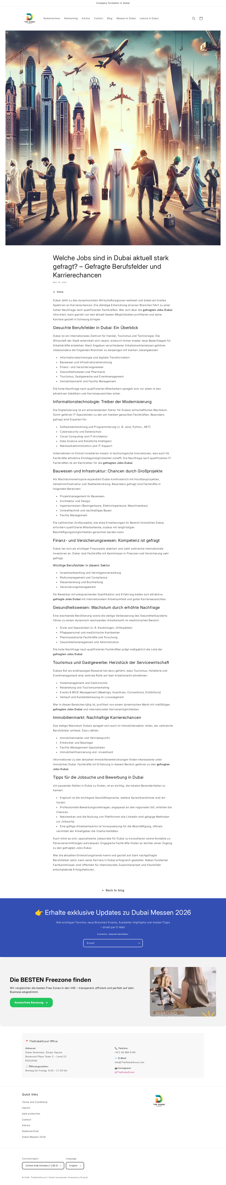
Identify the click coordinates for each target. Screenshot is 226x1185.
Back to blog (115, 890)
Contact (26, 1119)
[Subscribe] (138, 943)
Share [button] (60, 291)
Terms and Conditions (34, 1102)
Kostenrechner (30, 1131)
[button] (193, 18)
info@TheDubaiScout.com (129, 1062)
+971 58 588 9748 (125, 1052)
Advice (26, 1125)
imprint (26, 1107)
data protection (31, 1113)
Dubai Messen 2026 (34, 1136)
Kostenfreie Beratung (29, 1002)
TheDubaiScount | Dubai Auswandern (49, 1177)
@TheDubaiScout (125, 1072)
